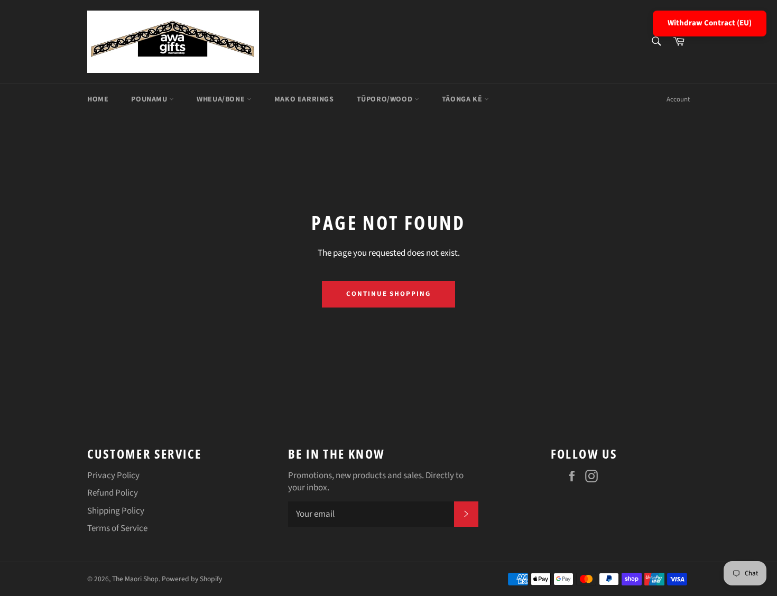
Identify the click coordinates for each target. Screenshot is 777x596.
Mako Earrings (304, 99)
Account (678, 99)
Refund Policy (112, 493)
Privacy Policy (113, 475)
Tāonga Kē (463, 99)
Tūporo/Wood (385, 99)
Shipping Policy (115, 511)
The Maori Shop (135, 579)
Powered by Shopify (192, 579)
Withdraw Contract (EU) (710, 23)
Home (97, 99)
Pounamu (150, 99)
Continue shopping (388, 294)
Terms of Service (117, 528)
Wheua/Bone (222, 99)
